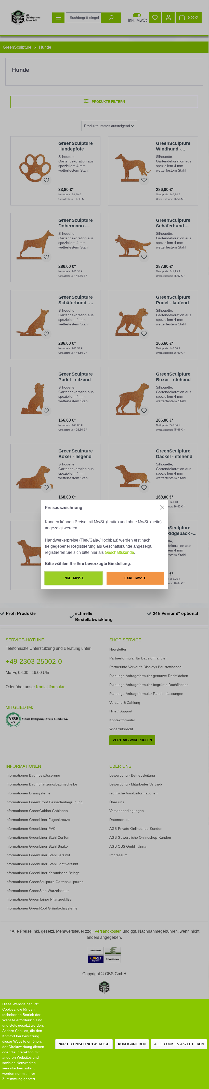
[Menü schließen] (162, 507)
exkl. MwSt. (135, 578)
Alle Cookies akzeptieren (179, 1044)
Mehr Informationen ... (20, 1084)
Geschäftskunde (119, 552)
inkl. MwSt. (73, 578)
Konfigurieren (132, 1044)
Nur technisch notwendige (84, 1044)
